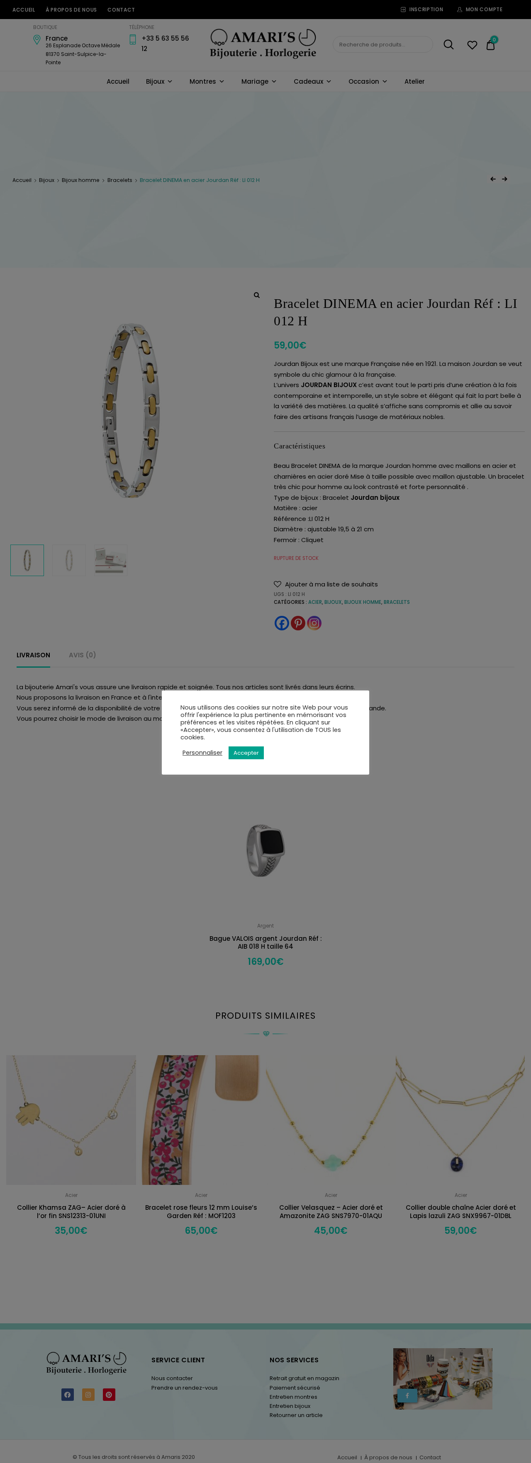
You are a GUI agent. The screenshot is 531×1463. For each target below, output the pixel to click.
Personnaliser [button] (202, 752)
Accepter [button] (246, 753)
